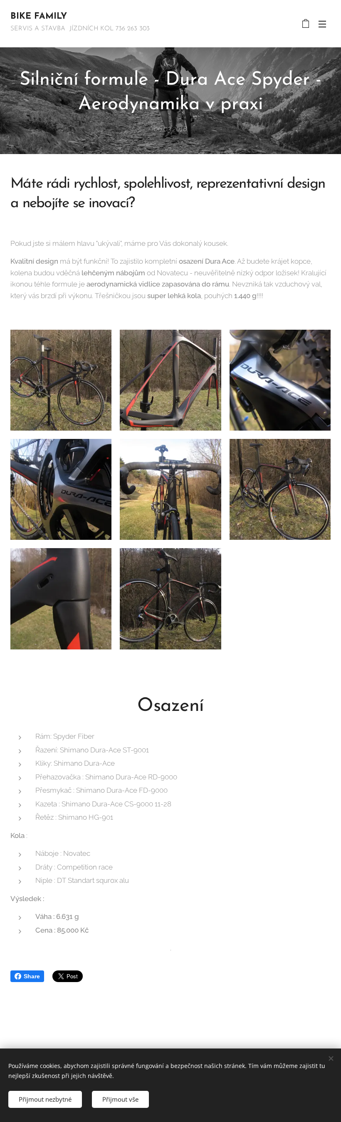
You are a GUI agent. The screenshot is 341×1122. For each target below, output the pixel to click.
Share (32, 976)
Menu (322, 23)
